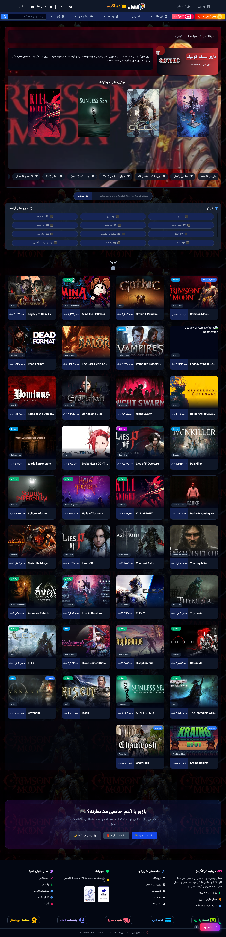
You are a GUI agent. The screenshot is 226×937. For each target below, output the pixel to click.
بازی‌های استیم (153, 884)
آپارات (46, 904)
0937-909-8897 (208, 893)
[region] (80, 59)
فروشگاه (157, 878)
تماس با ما (156, 904)
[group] (183, 176)
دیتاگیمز (208, 36)
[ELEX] (143, 113)
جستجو (81, 196)
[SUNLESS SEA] (94, 113)
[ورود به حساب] (209, 7)
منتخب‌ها (156, 897)
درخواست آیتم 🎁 (116, 835)
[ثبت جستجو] (5, 16)
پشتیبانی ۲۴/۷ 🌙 (83, 836)
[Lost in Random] (193, 113)
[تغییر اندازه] (196, 927)
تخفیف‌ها (156, 891)
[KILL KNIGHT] (44, 113)
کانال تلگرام (43, 897)
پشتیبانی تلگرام (41, 891)
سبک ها (192, 36)
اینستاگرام (44, 878)
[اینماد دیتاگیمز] (89, 894)
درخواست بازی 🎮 (144, 835)
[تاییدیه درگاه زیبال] (103, 894)
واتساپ (45, 884)
